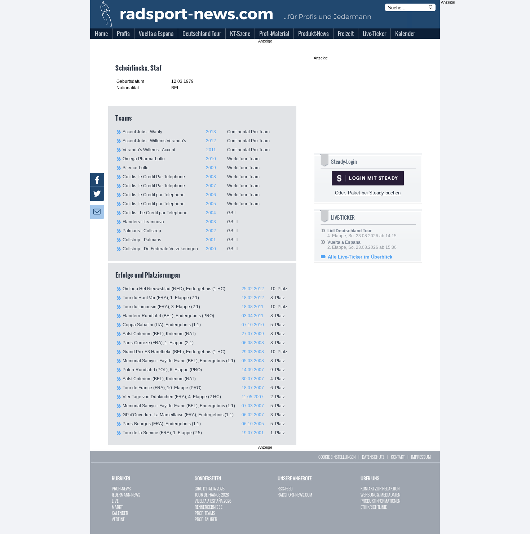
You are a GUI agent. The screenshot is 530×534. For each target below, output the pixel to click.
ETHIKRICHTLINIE (374, 507)
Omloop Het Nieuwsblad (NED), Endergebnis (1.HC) (205, 288)
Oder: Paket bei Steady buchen (368, 193)
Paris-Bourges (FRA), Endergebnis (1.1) (204, 423)
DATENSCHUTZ (373, 457)
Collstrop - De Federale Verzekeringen (180, 248)
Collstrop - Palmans (180, 239)
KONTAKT (398, 457)
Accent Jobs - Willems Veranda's (196, 140)
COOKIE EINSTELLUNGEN (336, 457)
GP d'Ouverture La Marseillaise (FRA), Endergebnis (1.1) (204, 414)
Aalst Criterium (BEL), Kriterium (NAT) (204, 333)
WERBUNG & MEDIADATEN (380, 495)
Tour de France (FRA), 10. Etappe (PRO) (204, 387)
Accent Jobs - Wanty (196, 131)
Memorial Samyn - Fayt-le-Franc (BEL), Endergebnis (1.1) (204, 360)
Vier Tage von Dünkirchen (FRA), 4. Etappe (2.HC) (204, 396)
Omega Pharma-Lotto (191, 158)
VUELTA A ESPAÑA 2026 (213, 501)
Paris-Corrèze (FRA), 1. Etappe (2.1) (204, 342)
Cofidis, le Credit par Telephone (191, 194)
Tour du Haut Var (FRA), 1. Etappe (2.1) (204, 297)
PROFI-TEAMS (205, 513)
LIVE (115, 501)
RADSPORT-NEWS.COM (295, 495)
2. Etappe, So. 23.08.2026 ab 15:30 (362, 245)
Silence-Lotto (191, 167)
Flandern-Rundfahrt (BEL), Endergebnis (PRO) (204, 315)
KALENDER (120, 513)
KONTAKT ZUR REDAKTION (380, 488)
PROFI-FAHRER (206, 519)
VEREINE (118, 519)
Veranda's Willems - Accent (196, 149)
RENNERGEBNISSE (208, 507)
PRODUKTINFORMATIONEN (380, 501)
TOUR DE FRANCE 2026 (212, 495)
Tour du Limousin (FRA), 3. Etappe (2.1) (205, 306)
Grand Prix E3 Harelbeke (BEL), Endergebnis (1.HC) (205, 351)
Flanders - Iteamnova (180, 221)
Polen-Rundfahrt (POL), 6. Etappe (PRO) (204, 369)
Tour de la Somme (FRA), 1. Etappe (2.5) (204, 432)
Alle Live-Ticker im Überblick (360, 257)
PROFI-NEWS (121, 488)
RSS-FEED (285, 488)
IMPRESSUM (421, 457)
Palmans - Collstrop (180, 230)
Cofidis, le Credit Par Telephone (191, 176)
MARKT (117, 507)
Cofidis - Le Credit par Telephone (179, 212)
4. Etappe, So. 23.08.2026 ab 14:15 (362, 233)
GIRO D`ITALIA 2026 (210, 488)
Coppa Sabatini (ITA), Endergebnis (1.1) (204, 324)
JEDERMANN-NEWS (126, 495)
